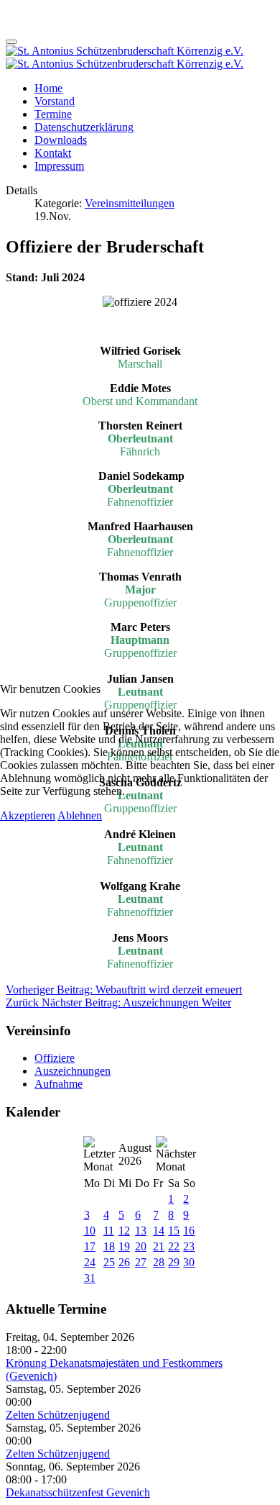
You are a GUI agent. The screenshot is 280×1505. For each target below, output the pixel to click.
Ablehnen (79, 815)
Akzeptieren (27, 815)
